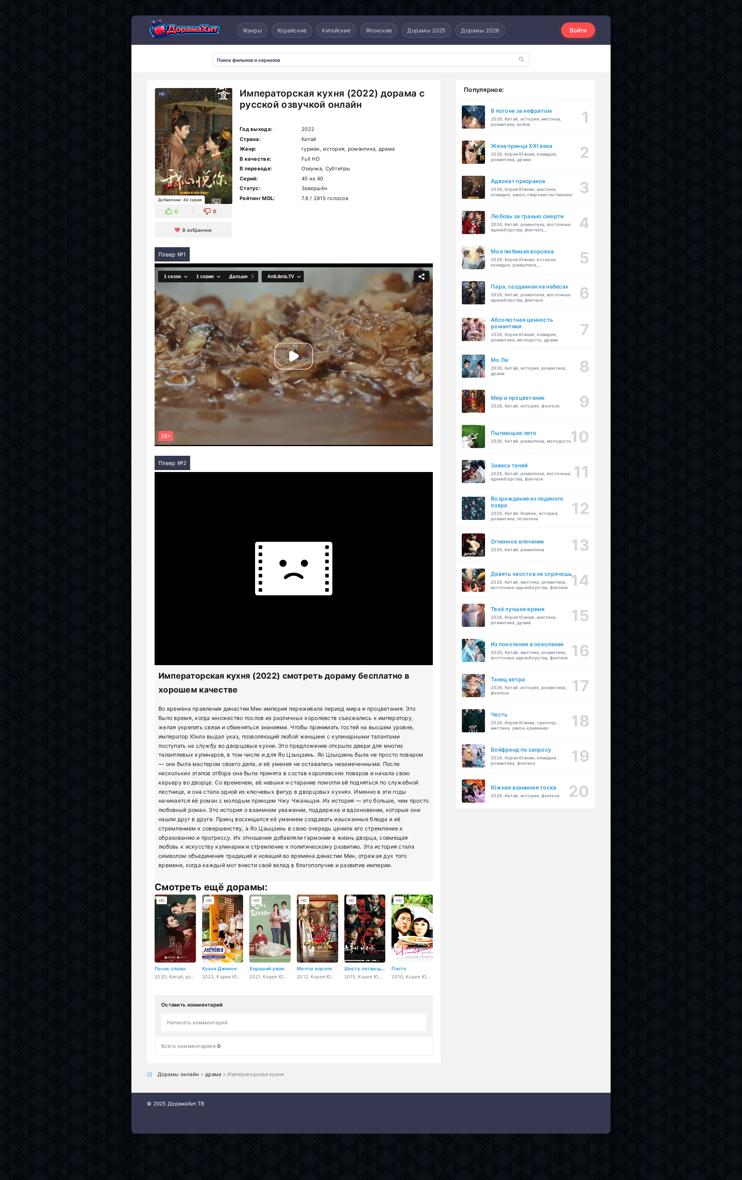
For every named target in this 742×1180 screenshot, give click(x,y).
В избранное (197, 230)
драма (213, 1074)
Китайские (336, 30)
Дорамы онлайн (178, 1074)
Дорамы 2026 (480, 30)
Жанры (252, 30)
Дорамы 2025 (426, 30)
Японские (379, 30)
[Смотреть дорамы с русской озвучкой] (185, 30)
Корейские (292, 30)
